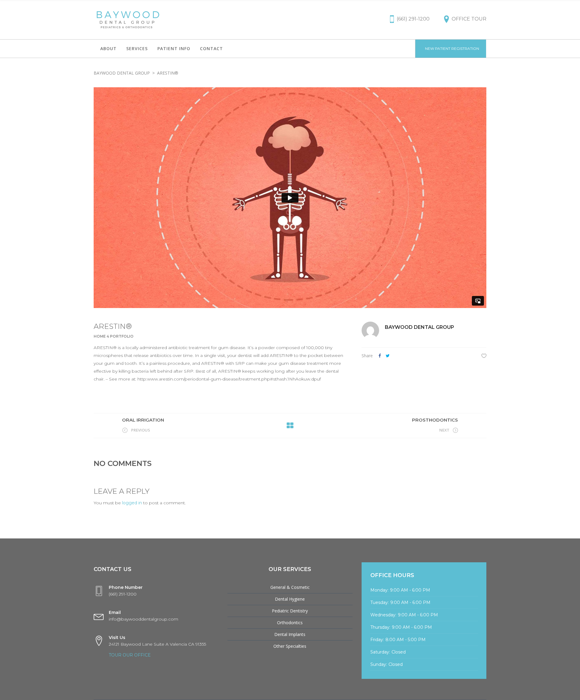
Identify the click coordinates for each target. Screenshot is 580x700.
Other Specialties (289, 646)
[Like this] (484, 356)
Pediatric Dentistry (290, 611)
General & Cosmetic (290, 587)
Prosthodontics (435, 420)
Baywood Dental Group (122, 73)
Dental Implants (289, 634)
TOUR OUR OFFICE (130, 655)
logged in (132, 503)
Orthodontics (290, 622)
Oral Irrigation (143, 420)
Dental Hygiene (290, 599)
